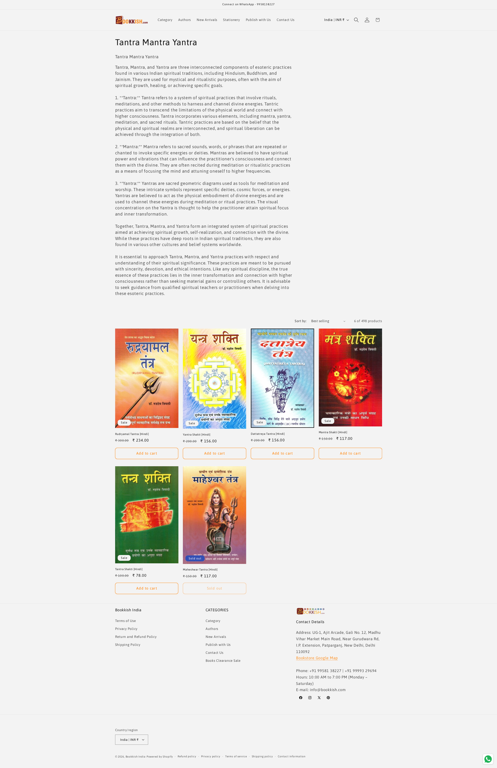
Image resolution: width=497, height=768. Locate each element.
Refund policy (187, 756)
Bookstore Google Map (317, 658)
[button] (356, 20)
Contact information (292, 756)
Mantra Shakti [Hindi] (333, 432)
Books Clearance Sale (223, 661)
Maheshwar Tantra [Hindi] (200, 569)
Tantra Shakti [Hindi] (129, 569)
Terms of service (236, 756)
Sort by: (300, 321)
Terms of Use (125, 621)
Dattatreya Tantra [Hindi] (268, 433)
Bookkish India (136, 756)
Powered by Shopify (160, 756)
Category (213, 621)
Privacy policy (210, 756)
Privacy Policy (126, 629)
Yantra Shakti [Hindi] (196, 434)
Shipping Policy (127, 645)
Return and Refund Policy (136, 637)
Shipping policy (262, 756)
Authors (212, 629)
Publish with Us (218, 645)
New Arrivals (216, 637)
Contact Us (214, 653)
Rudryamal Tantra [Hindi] (132, 434)
